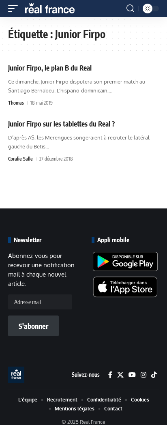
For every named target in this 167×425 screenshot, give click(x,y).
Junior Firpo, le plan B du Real (50, 67)
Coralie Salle (20, 159)
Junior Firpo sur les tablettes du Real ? (61, 123)
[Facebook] (110, 374)
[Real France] (53, 8)
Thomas (16, 103)
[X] (120, 374)
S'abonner (33, 326)
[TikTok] (154, 374)
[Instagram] (143, 374)
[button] (15, 8)
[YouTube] (132, 374)
